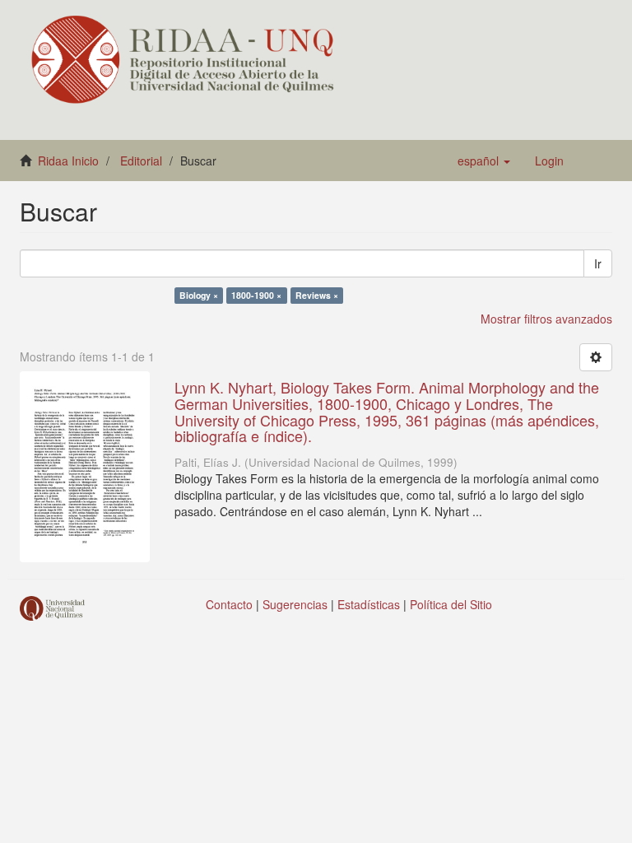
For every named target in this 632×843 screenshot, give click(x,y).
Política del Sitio (451, 604)
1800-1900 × (256, 295)
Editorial (141, 160)
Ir (598, 263)
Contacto (229, 604)
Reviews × (316, 295)
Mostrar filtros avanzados (546, 318)
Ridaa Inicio (68, 160)
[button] (484, 160)
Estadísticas (368, 604)
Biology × (198, 295)
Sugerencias (295, 604)
